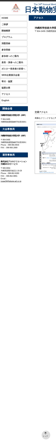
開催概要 (6, 30)
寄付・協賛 (7, 81)
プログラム (7, 37)
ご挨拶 (5, 24)
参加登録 (6, 49)
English (5, 100)
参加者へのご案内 (10, 56)
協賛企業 (6, 87)
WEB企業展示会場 (11, 75)
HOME (5, 18)
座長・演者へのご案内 (12, 62)
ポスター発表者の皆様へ (13, 68)
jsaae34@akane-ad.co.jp (11, 181)
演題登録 (6, 43)
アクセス (6, 94)
